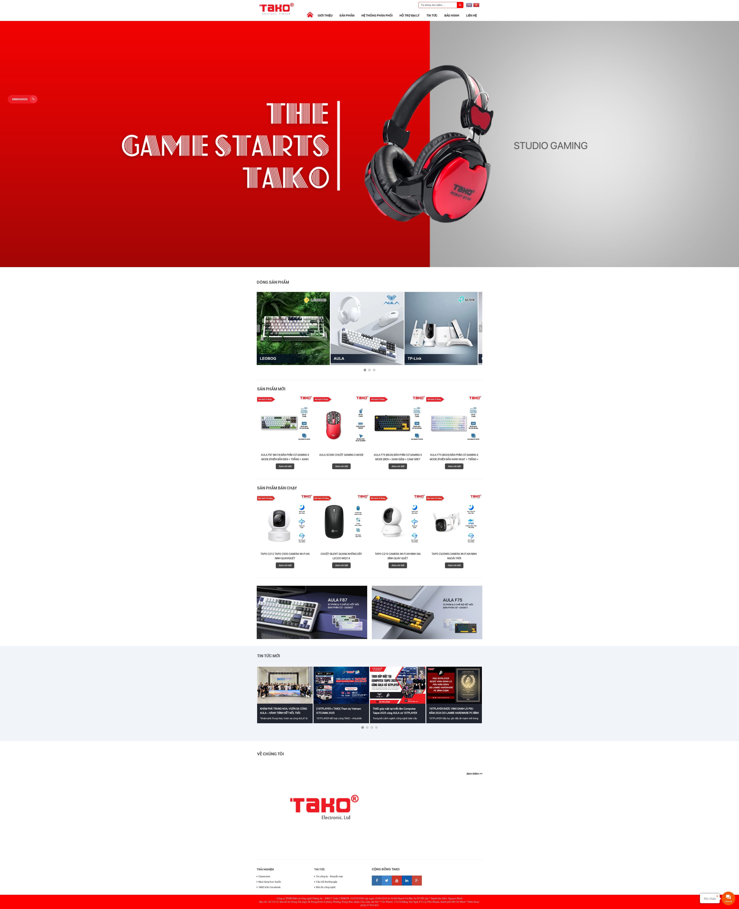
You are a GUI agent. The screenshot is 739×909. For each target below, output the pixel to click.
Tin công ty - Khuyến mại (329, 876)
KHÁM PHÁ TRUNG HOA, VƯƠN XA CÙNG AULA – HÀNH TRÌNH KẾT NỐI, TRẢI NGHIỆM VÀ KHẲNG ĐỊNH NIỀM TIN (283, 713)
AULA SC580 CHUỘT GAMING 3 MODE (341, 454)
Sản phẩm (346, 15)
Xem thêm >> (474, 773)
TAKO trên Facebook (269, 887)
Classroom (264, 876)
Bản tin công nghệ (325, 887)
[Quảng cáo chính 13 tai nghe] (369, 266)
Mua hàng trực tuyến (269, 881)
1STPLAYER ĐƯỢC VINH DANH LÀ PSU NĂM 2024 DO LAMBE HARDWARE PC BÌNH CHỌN (454, 713)
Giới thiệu (325, 15)
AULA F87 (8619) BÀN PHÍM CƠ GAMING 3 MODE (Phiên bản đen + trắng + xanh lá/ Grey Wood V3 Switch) (285, 459)
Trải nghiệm (265, 869)
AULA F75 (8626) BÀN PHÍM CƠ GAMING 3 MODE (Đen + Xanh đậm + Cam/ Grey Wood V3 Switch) (398, 459)
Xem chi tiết (285, 466)
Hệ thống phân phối (377, 15)
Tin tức (431, 15)
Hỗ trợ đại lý (410, 15)
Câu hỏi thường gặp (326, 881)
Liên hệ (471, 15)
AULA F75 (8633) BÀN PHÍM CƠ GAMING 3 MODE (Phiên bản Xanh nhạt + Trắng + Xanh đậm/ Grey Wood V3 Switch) (454, 459)
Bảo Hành (451, 15)
